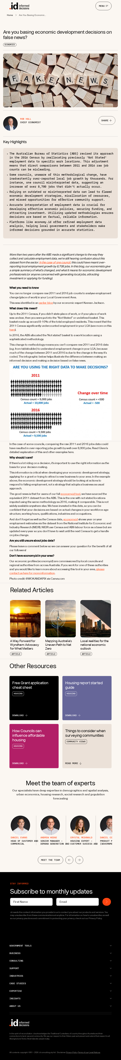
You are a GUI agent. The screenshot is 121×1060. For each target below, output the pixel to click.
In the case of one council (54, 262)
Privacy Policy (72, 1052)
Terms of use (83, 1052)
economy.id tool (70, 493)
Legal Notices (94, 1052)
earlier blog (46, 302)
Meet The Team (50, 860)
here (12, 329)
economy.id (70, 519)
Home (10, 15)
